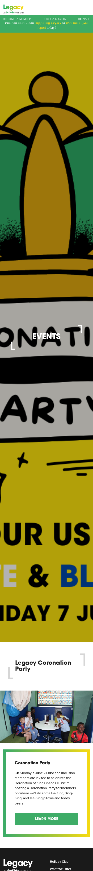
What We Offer (60, 869)
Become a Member (17, 19)
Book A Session (54, 19)
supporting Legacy (48, 22)
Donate (84, 19)
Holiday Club (59, 861)
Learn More (46, 819)
